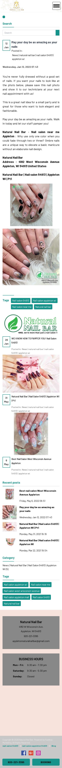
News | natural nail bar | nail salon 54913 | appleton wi (33, 57)
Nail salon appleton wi (44, 300)
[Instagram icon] (38, 753)
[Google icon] (31, 753)
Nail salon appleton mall (16, 597)
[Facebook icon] (23, 753)
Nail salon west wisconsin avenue (22, 590)
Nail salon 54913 (20, 300)
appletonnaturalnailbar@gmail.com (31, 640)
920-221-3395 (31, 635)
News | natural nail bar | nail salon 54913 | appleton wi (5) (29, 567)
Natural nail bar (43, 306)
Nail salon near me (21, 306)
